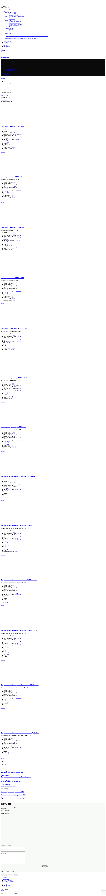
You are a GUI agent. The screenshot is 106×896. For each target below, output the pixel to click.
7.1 (8, 646)
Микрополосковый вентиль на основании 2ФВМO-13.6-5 (19, 630)
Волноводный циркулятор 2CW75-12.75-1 (14, 328)
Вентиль (11, 17)
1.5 (7, 495)
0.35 (15, 337)
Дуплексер (11, 32)
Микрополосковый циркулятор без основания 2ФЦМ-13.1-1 (20, 685)
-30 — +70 (18, 139)
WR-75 (14, 148)
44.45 (8, 342)
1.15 (7, 188)
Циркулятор (12, 19)
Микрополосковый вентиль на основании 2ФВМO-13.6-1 (19, 580)
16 (7, 542)
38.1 (8, 140)
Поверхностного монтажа (12, 12)
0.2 (14, 287)
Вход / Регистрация (8, 886)
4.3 (7, 655)
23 (20, 288)
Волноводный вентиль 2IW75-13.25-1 (12, 126)
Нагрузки (8, 33)
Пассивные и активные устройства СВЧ (13, 795)
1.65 (8, 545)
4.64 (8, 652)
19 (20, 136)
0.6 (14, 534)
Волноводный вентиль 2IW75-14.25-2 (12, 278)
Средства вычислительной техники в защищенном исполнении (22, 38)
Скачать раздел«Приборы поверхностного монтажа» (12, 771)
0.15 (15, 186)
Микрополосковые (11, 20)
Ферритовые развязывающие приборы (13, 798)
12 (13, 131)
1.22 (7, 389)
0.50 (8, 753)
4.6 (7, 648)
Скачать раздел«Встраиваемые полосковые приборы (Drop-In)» (16, 776)
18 (20, 339)
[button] (3, 152)
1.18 (7, 289)
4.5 (7, 543)
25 (17, 538)
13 (13, 383)
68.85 (8, 192)
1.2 (7, 438)
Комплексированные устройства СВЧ (12, 792)
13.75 (13, 182)
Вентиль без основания (15, 21)
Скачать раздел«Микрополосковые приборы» (10, 780)
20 (20, 187)
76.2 (8, 142)
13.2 (8, 647)
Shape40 (17, 551)
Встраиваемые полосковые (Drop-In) (15, 16)
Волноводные (9, 28)
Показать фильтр (5, 100)
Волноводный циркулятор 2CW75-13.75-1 (14, 377)
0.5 (14, 485)
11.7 (13, 530)
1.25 (7, 138)
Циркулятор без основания (15, 24)
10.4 (8, 654)
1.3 (7, 340)
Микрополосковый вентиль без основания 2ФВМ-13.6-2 (18, 476)
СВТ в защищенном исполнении (11, 800)
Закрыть (3, 78)
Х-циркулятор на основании (16, 26)
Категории (3, 64)
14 (13, 232)
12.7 (13, 481)
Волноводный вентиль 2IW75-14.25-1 (12, 227)
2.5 (7, 550)
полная (19, 134)
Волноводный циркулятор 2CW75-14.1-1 (13, 427)
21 (20, 237)
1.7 (7, 656)
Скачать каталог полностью (10, 768)
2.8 (7, 497)
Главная (2, 95)
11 (12, 333)
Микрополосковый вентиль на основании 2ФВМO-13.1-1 (19, 525)
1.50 (8, 752)
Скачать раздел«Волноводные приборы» (9, 785)
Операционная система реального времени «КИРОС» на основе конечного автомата (27, 36)
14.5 (14, 132)
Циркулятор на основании (15, 25)
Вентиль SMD (12, 13)
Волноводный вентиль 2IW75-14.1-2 (12, 177)
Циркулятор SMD (13, 15)
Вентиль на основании (14, 23)
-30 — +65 (18, 489)
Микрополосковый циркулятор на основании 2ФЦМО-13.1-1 (20, 733)
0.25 (15, 135)
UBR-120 (14, 147)
